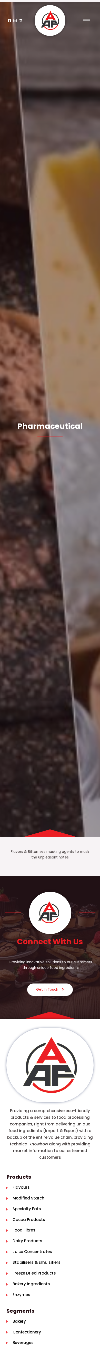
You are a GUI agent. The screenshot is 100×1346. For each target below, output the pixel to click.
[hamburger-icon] (86, 20)
